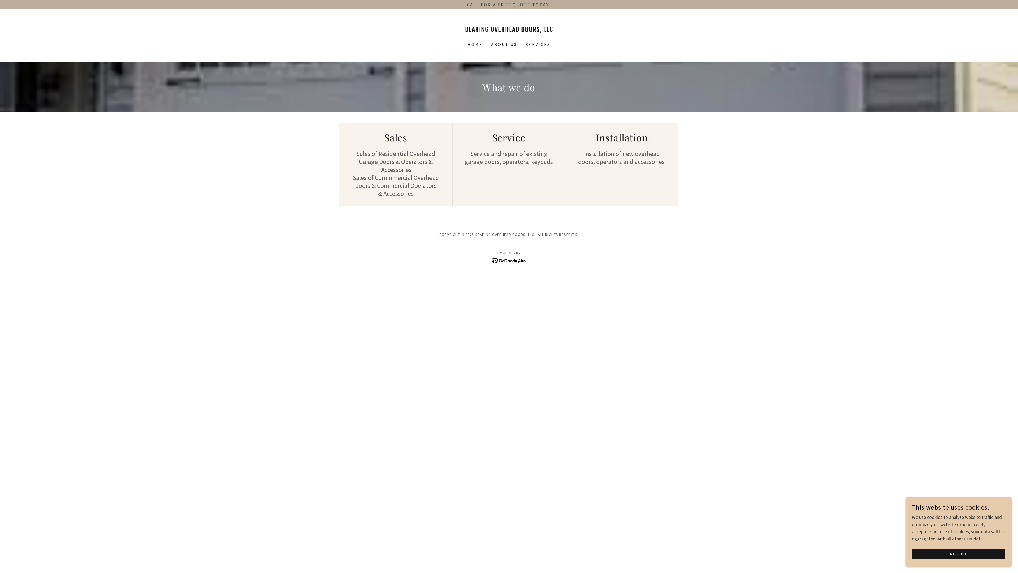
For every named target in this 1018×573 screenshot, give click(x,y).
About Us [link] (504, 44)
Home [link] (475, 44)
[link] (509, 30)
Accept (958, 554)
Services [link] (538, 44)
